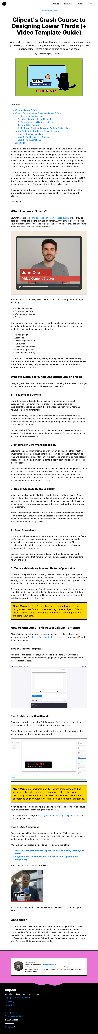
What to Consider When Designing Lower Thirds (38, 113)
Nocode (54, 11)
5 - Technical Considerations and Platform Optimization (44, 128)
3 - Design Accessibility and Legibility (35, 122)
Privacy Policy (11, 1012)
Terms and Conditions (14, 1016)
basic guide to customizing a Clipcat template (59, 815)
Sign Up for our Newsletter (16, 998)
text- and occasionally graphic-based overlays (49, 218)
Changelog (9, 1001)
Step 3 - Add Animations (29, 140)
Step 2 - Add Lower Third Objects (33, 137)
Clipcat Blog (45, 11)
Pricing (80, 4)
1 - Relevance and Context (30, 116)
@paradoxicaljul (48, 964)
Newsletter (9, 1005)
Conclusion (20, 143)
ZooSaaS (9, 1027)
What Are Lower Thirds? (26, 110)
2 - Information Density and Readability (36, 119)
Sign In (91, 4)
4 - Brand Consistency (28, 125)
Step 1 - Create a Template (30, 134)
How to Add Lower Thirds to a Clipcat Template (37, 131)
